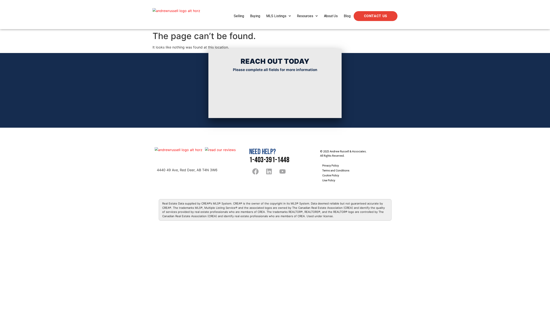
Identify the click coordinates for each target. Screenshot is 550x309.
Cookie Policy (330, 175)
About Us (331, 16)
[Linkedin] (269, 171)
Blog (347, 16)
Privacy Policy (330, 165)
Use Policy (328, 180)
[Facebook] (255, 171)
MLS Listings (276, 16)
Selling (239, 16)
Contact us (375, 16)
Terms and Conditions (335, 170)
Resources (305, 16)
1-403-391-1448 (269, 160)
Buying (255, 16)
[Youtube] (282, 171)
